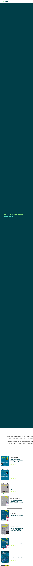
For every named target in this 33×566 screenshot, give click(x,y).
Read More (12, 464)
